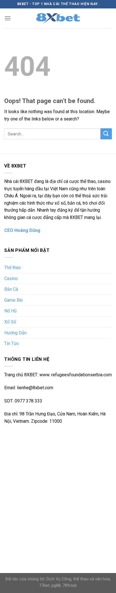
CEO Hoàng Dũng (22, 230)
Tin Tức (11, 343)
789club (70, 585)
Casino (11, 278)
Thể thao (12, 267)
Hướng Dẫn (15, 332)
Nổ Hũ (10, 311)
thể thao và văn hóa (91, 579)
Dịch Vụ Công (58, 579)
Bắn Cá (11, 289)
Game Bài (13, 300)
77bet (44, 585)
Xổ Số (10, 322)
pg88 (56, 585)
